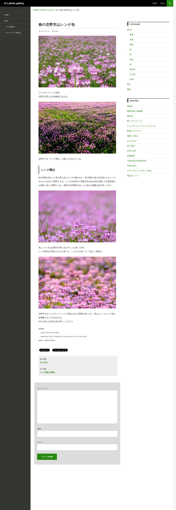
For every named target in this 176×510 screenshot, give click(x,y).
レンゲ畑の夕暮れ (47, 370)
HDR (132, 79)
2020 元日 (131, 151)
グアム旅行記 (9, 27)
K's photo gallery (14, 3)
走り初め (131, 146)
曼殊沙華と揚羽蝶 (134, 111)
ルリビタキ (132, 141)
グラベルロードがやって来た (139, 171)
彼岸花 (130, 116)
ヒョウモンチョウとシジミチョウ (141, 126)
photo (129, 30)
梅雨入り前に (133, 136)
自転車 (132, 69)
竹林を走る (132, 166)
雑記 (129, 89)
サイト (40, 442)
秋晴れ (130, 106)
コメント (42, 388)
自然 (131, 59)
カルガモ (44, 360)
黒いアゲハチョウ (134, 121)
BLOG (163, 3)
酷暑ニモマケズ (134, 131)
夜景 (131, 44)
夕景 (131, 39)
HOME (154, 3)
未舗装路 (131, 156)
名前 (39, 429)
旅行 (129, 84)
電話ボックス (133, 176)
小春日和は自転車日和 (136, 161)
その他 (132, 74)
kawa (56, 31)
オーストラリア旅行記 (12, 32)
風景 (131, 34)
